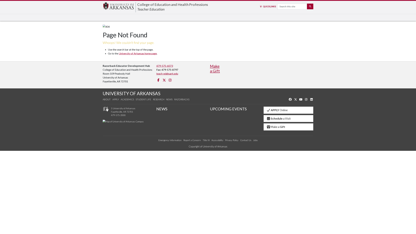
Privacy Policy (231, 140)
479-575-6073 (164, 65)
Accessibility (217, 140)
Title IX (206, 140)
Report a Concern (192, 140)
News (169, 99)
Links (269, 6)
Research (158, 99)
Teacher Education (151, 9)
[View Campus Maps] (105, 112)
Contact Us (245, 140)
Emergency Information (170, 140)
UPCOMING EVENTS (228, 108)
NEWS (161, 108)
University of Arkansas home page (138, 53)
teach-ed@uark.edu (167, 73)
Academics (127, 99)
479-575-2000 (118, 115)
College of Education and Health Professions (172, 4)
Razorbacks (181, 99)
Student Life (143, 99)
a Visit (281, 118)
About (107, 99)
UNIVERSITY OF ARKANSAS (131, 93)
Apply (115, 99)
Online (279, 110)
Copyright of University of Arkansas (208, 146)
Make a (278, 127)
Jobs (255, 140)
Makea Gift (215, 68)
